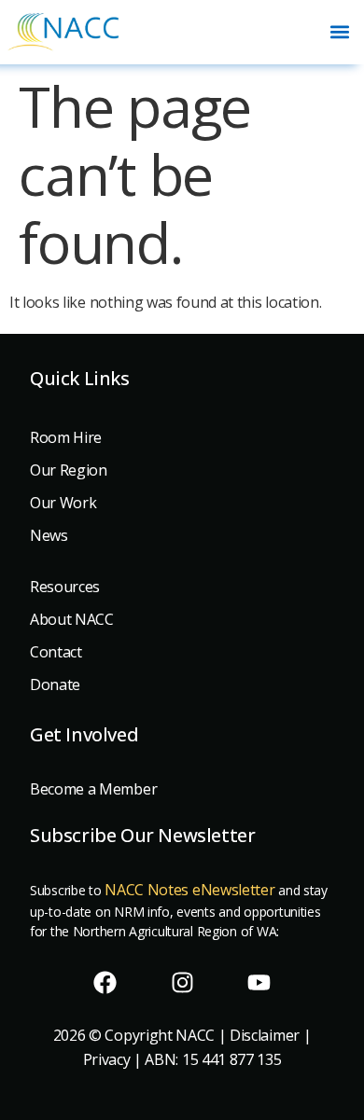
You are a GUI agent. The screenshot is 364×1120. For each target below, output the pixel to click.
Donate (55, 684)
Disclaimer (265, 1035)
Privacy (107, 1059)
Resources (65, 586)
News (49, 535)
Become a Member (93, 789)
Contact (56, 652)
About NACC (72, 619)
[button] (339, 32)
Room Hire (66, 437)
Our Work (63, 502)
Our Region (68, 470)
